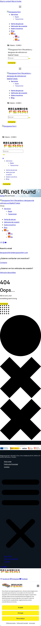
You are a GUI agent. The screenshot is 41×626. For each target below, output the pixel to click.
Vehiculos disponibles (8, 272)
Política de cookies (11, 623)
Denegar (20, 613)
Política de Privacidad (22, 623)
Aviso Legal (32, 623)
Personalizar (20, 618)
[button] (38, 586)
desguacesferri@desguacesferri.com (14, 252)
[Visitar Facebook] (1, 242)
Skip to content (5, 1)
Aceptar (20, 607)
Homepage (4, 304)
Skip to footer (16, 1)
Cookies (6, 467)
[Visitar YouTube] (5, 242)
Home (2, 196)
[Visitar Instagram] (3, 242)
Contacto (3, 262)
